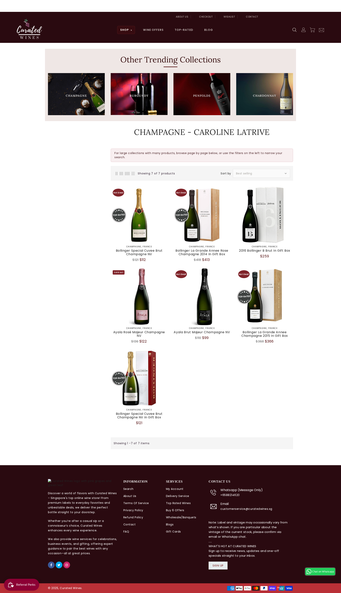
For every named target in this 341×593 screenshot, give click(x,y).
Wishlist (229, 16)
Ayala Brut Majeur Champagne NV (202, 332)
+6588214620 (230, 495)
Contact (252, 16)
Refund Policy (133, 517)
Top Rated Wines (178, 503)
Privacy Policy (133, 510)
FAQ (126, 532)
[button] (295, 30)
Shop (126, 30)
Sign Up (218, 566)
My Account (175, 489)
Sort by (226, 173)
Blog (208, 30)
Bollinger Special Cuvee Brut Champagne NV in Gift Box (139, 415)
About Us (182, 16)
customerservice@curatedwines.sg (246, 509)
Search (128, 489)
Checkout (206, 16)
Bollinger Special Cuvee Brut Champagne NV (139, 252)
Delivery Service (177, 496)
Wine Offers (153, 30)
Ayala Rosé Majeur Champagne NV (139, 334)
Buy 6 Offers (175, 510)
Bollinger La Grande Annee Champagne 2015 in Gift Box (264, 334)
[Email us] (321, 30)
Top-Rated (184, 30)
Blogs (170, 524)
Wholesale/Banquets (181, 517)
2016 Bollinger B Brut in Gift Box (264, 250)
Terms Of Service (136, 503)
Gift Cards (173, 532)
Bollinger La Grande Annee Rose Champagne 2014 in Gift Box (201, 252)
